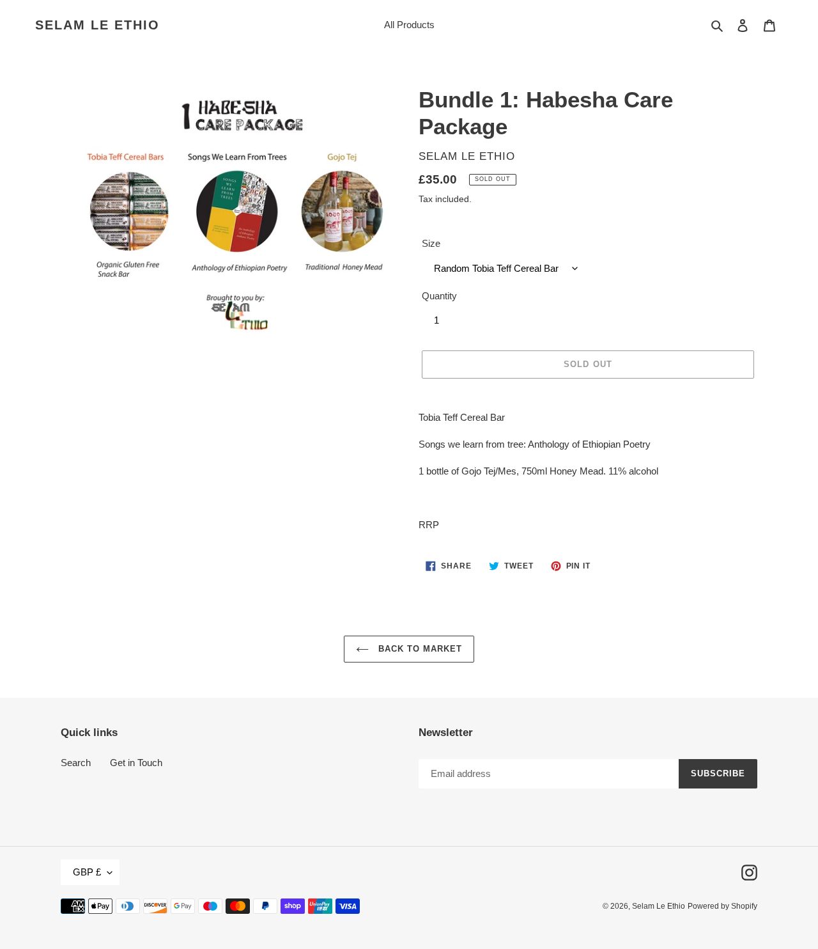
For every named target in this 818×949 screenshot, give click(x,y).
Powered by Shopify (722, 906)
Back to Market (419, 649)
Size (431, 243)
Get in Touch (136, 762)
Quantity (439, 295)
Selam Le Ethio (97, 25)
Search (76, 762)
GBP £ (87, 872)
